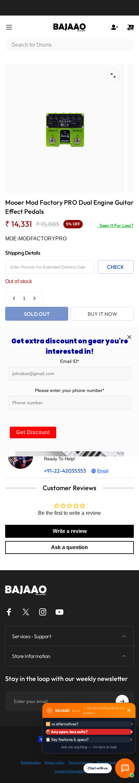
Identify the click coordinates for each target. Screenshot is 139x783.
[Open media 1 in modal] (113, 75)
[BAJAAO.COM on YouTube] (59, 612)
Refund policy (31, 762)
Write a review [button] (70, 531)
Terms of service (80, 762)
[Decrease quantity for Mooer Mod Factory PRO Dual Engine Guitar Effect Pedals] (14, 298)
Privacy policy (54, 762)
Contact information (69, 771)
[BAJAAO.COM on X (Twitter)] (26, 612)
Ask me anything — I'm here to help (89, 747)
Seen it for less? (115, 225)
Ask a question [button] (69, 547)
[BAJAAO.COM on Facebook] (9, 612)
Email (102, 471)
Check (115, 267)
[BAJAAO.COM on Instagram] (43, 612)
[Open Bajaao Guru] (125, 768)
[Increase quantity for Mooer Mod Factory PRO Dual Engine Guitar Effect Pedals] (34, 298)
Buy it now (102, 314)
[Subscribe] (122, 701)
